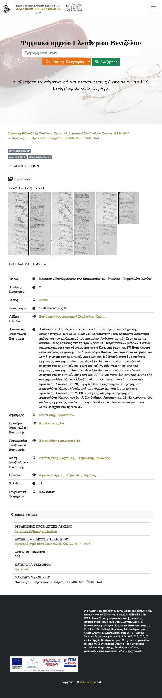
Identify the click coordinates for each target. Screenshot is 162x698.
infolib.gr (86, 682)
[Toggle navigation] (153, 8)
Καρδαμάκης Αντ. (52, 423)
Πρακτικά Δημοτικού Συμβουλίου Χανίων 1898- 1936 (91, 133)
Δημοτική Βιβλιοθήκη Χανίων (29, 133)
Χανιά (43, 300)
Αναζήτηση (108, 62)
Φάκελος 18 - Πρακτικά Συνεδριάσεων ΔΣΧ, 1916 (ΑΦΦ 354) (55, 138)
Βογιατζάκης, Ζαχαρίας (56, 458)
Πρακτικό (21, 569)
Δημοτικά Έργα (50, 475)
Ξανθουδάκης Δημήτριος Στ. (60, 440)
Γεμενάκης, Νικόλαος (94, 458)
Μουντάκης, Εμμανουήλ (56, 415)
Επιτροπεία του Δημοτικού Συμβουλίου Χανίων (72, 316)
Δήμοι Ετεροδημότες (81, 475)
